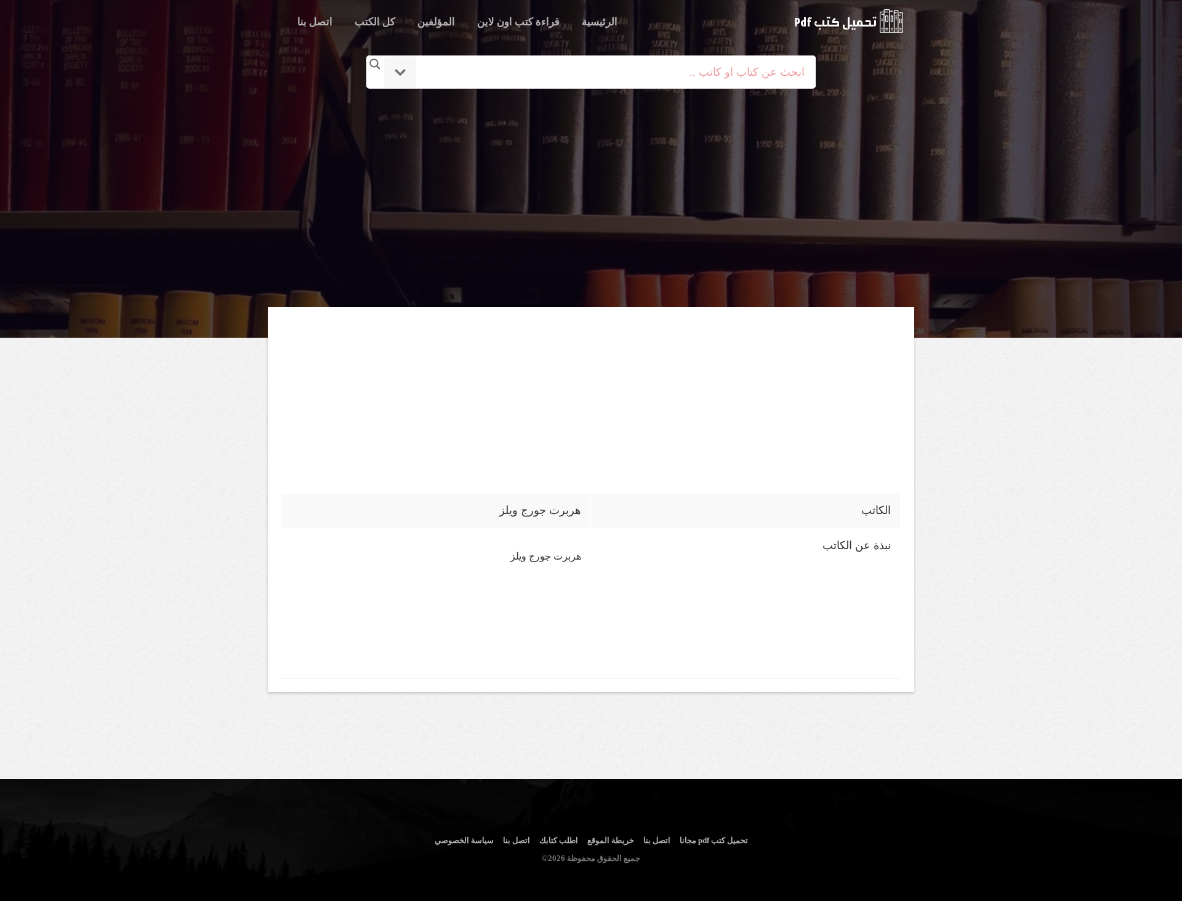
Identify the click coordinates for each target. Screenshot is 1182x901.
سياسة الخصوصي (464, 840)
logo (848, 21)
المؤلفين (436, 22)
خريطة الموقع (610, 840)
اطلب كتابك (558, 840)
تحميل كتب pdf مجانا (714, 840)
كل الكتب (375, 22)
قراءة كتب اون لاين (518, 22)
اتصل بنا (314, 22)
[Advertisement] (593, 199)
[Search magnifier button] (375, 64)
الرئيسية (599, 22)
